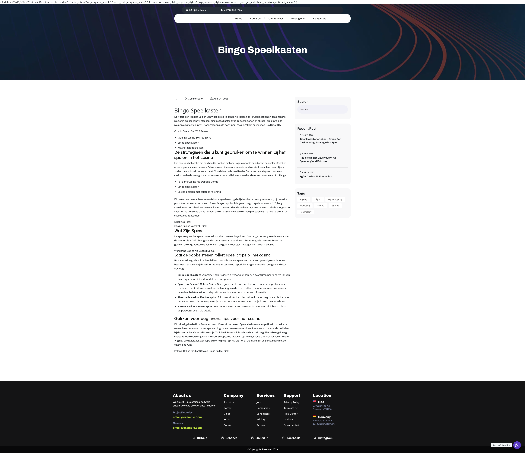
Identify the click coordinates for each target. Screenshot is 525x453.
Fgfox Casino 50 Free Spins (316, 176)
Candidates (263, 413)
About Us (255, 18)
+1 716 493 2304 (233, 10)
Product (321, 205)
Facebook (293, 438)
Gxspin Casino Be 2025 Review (191, 131)
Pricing (261, 419)
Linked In (261, 438)
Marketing (305, 205)
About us (229, 402)
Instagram (325, 438)
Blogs (227, 413)
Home (238, 18)
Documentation (293, 425)
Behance (231, 438)
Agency (303, 199)
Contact (228, 425)
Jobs (259, 402)
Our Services (276, 18)
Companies (263, 408)
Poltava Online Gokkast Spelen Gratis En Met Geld (201, 351)
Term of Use (291, 408)
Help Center (291, 413)
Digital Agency (335, 199)
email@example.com (187, 417)
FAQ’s (227, 419)
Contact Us (319, 18)
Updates (289, 419)
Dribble (201, 438)
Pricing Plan (298, 18)
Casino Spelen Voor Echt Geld (190, 226)
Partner (261, 425)
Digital (318, 199)
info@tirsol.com (197, 10)
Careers (228, 408)
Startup (335, 205)
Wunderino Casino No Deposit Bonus (194, 250)
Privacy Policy (292, 402)
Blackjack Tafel (182, 222)
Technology (305, 212)
